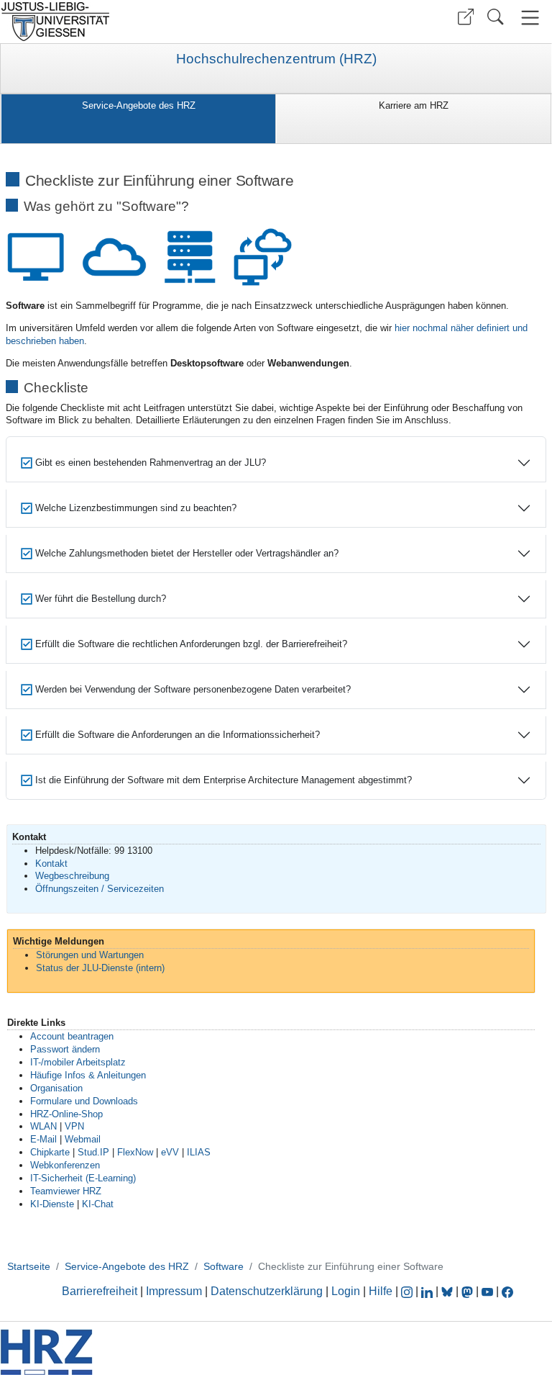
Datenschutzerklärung (267, 1291)
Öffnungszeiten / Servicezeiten (99, 888)
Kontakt (51, 863)
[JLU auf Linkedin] (428, 1291)
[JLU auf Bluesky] (448, 1291)
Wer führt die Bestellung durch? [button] (99, 598)
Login (347, 1291)
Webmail (83, 1139)
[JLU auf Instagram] (408, 1291)
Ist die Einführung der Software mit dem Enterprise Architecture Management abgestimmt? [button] (222, 780)
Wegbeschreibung (72, 875)
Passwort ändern (65, 1049)
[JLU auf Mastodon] (468, 1291)
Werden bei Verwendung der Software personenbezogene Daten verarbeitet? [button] (191, 689)
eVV (170, 1152)
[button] (466, 17)
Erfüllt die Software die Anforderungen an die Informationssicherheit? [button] (176, 734)
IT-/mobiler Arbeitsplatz (78, 1062)
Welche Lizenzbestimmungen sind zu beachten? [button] (134, 507)
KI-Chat (98, 1204)
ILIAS (199, 1152)
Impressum (174, 1291)
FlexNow (135, 1152)
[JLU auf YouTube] (487, 1291)
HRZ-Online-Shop (66, 1114)
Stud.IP (93, 1152)
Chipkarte (50, 1152)
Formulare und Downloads (84, 1101)
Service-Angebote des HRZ (139, 105)
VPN (74, 1126)
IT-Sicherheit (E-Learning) (83, 1178)
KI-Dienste (52, 1204)
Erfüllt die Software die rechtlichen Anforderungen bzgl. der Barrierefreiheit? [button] (189, 644)
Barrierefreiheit (99, 1291)
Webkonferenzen (65, 1165)
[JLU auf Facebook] (507, 1291)
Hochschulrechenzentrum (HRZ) (276, 59)
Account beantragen (72, 1036)
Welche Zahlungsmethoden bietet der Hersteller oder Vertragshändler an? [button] (185, 553)
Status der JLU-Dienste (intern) (100, 967)
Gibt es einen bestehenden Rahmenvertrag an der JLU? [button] (149, 462)
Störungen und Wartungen (90, 955)
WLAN (43, 1126)
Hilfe (380, 1291)
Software (223, 1266)
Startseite (28, 1266)
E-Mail (43, 1139)
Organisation (56, 1088)
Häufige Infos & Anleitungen (88, 1075)
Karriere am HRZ (413, 105)
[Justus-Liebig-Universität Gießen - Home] (136, 21)
